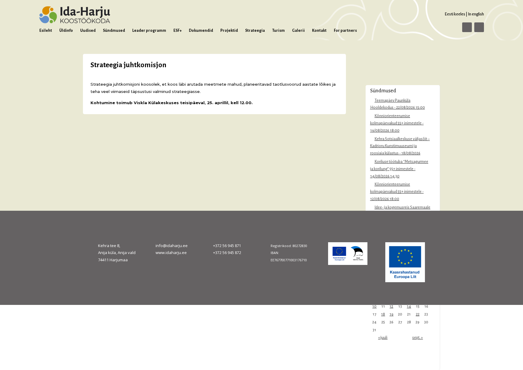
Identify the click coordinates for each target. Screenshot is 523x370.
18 (383, 314)
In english (476, 14)
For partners (345, 30)
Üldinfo (66, 30)
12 (391, 306)
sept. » (417, 337)
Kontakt (319, 30)
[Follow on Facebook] (467, 27)
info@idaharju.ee (172, 245)
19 (391, 314)
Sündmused (114, 30)
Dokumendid (201, 30)
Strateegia (255, 30)
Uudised (88, 30)
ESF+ (177, 30)
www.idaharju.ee (171, 252)
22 (417, 314)
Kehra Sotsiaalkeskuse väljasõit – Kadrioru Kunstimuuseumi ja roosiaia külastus (400, 146)
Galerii (298, 30)
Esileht (45, 30)
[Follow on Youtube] (479, 27)
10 (374, 306)
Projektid (229, 30)
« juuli (382, 337)
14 (409, 306)
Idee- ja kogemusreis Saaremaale (402, 207)
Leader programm (149, 30)
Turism (278, 30)
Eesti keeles (455, 14)
